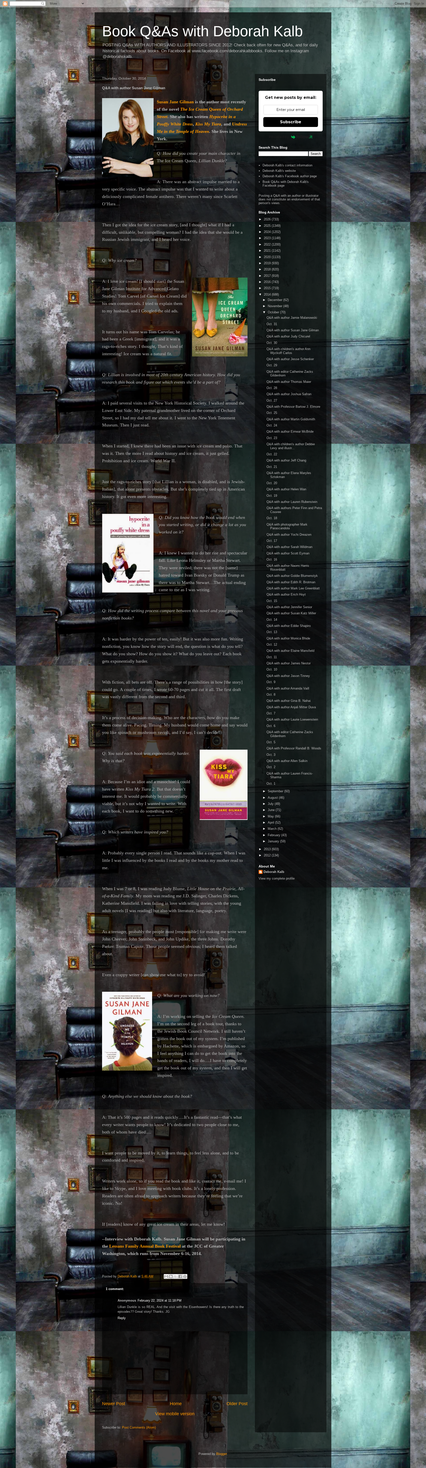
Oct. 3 (270, 755)
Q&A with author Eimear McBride (290, 431)
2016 (268, 282)
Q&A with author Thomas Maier (288, 382)
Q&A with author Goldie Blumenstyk (292, 576)
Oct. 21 (271, 467)
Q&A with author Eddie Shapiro (288, 626)
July (271, 804)
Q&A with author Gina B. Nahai (288, 701)
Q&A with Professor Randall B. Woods (293, 748)
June (272, 810)
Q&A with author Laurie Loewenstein (292, 719)
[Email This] (166, 1276)
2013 (268, 849)
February (274, 835)
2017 (268, 276)
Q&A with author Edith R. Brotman (290, 582)
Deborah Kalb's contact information (287, 165)
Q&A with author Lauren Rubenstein (291, 502)
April (271, 822)
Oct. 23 (271, 438)
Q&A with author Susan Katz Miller (291, 613)
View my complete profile (277, 878)
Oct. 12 (271, 644)
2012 (268, 855)
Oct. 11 (271, 657)
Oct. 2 (270, 767)
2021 (268, 250)
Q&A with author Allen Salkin (286, 761)
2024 (268, 232)
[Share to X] (175, 1276)
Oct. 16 (271, 559)
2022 (268, 244)
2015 (268, 288)
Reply (122, 1318)
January (274, 841)
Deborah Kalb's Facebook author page (290, 176)
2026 (268, 219)
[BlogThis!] (170, 1276)
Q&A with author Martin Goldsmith (290, 419)
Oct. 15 (271, 601)
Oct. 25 (271, 413)
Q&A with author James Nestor (288, 663)
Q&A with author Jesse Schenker (290, 359)
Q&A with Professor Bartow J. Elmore (293, 406)
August (273, 797)
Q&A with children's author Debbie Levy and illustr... (290, 446)
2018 (268, 269)
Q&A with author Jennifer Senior (289, 607)
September (276, 791)
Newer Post (113, 1403)
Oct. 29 (271, 365)
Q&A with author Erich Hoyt (286, 594)
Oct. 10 (271, 669)
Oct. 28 (271, 388)
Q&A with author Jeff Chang (286, 460)
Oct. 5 (270, 742)
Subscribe (290, 122)
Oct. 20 (271, 483)
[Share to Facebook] (180, 1276)
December (275, 300)
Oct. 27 (271, 400)
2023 (268, 238)
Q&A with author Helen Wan (286, 489)
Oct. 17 (271, 541)
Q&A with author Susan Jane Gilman (292, 330)
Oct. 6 (270, 726)
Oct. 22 (271, 454)
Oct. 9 (270, 682)
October (274, 312)
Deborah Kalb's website (279, 171)
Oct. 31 (271, 324)
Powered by (279, 137)
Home (176, 1403)
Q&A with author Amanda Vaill (287, 688)
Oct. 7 (270, 713)
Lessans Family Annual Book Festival (145, 1246)
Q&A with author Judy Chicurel (288, 336)
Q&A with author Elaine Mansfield (290, 651)
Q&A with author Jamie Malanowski (291, 317)
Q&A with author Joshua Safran (288, 394)
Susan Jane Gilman (175, 101)
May (271, 816)
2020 (268, 257)
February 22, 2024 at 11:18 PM (159, 1300)
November (275, 306)
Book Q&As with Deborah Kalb (202, 31)
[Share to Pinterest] (184, 1276)
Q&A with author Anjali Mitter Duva (291, 707)
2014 (268, 294)
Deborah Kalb (274, 872)
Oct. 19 (271, 495)
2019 (268, 263)
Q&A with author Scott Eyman (287, 553)
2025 (268, 226)
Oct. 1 (270, 783)
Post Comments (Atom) (139, 1427)
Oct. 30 (271, 343)
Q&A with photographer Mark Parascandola (286, 526)
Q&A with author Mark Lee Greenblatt (293, 588)
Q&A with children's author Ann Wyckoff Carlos (288, 351)
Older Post (237, 1403)
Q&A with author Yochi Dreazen (288, 534)
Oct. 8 (270, 694)
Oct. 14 (271, 619)
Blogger (221, 1454)
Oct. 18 (271, 518)
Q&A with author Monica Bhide (288, 638)
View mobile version (175, 1413)
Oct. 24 (271, 425)
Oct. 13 (271, 632)
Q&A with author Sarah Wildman (289, 547)
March (273, 829)
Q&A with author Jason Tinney (288, 676)
